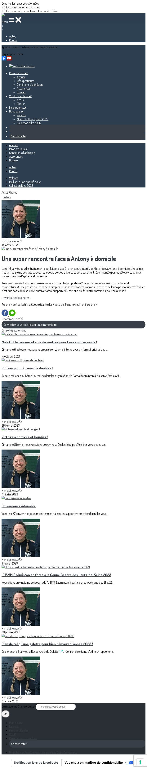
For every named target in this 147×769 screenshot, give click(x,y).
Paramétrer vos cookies (23, 738)
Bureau (21, 92)
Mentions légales (18, 730)
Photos (13, 40)
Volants (21, 115)
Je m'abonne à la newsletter (18, 706)
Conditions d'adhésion (30, 84)
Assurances (23, 88)
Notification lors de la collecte (36, 762)
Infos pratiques (25, 81)
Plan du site (16, 723)
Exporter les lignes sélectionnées (20, 3)
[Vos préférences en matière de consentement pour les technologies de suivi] (140, 762)
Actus (12, 36)
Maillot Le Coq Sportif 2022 (32, 119)
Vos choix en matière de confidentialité (94, 762)
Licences (14, 726)
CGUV (12, 734)
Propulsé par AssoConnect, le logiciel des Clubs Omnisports (43, 752)
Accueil (21, 77)
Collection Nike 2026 (29, 123)
